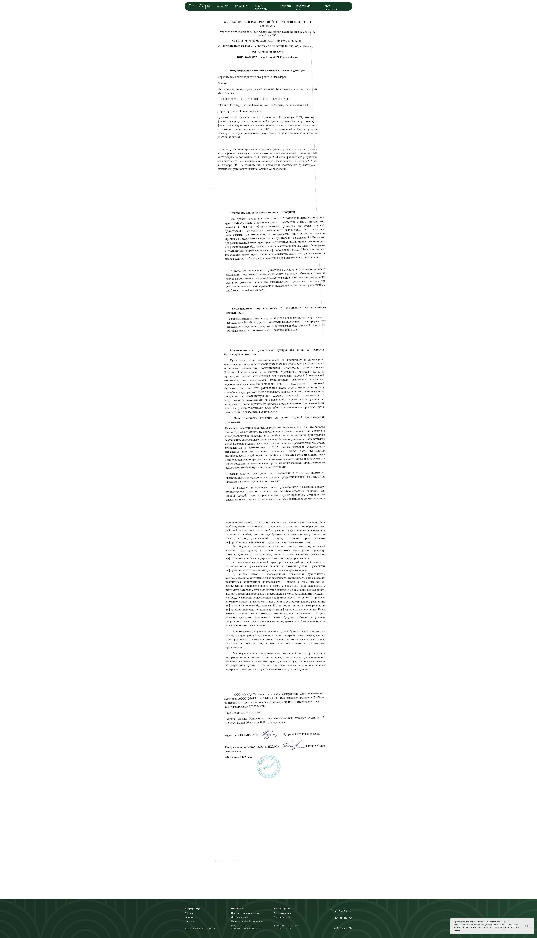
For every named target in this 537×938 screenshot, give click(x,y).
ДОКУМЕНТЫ (242, 6)
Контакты (189, 921)
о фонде (222, 6)
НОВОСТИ (285, 6)
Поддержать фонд (282, 913)
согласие (486, 927)
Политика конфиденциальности (247, 913)
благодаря (199, 6)
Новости (189, 917)
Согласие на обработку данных (247, 921)
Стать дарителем (281, 917)
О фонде (189, 913)
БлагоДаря (341, 910)
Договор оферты (239, 917)
